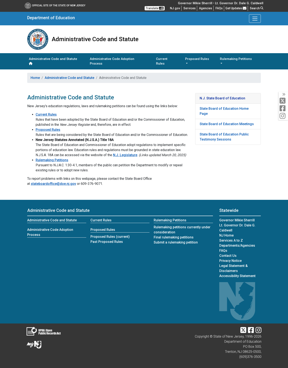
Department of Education (51, 17)
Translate (152, 8)
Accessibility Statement (237, 276)
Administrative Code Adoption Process (112, 61)
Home (35, 78)
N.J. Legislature (125, 155)
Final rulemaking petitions (174, 237)
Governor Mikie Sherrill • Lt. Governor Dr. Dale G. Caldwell (220, 3)
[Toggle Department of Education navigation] (255, 18)
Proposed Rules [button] (197, 59)
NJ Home (226, 235)
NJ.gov (175, 8)
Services (189, 8)
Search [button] (255, 8)
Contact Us (228, 256)
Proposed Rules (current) (110, 237)
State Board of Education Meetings (227, 124)
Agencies (205, 8)
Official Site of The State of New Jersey (58, 5)
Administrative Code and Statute (53, 59)
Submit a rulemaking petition (176, 242)
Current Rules (161, 61)
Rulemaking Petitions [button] (236, 59)
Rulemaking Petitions (52, 160)
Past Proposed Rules (106, 242)
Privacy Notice (230, 261)
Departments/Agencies (237, 246)
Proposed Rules (48, 130)
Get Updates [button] (234, 8)
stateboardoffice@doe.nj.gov (53, 184)
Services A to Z (231, 240)
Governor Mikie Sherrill (237, 220)
